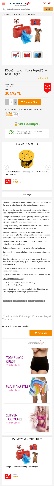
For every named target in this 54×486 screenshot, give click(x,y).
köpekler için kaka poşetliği (36, 301)
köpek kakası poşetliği (20, 301)
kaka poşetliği (8, 301)
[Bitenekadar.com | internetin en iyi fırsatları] (17, 3)
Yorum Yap (42, 332)
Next (48, 167)
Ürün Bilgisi (27, 194)
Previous (6, 167)
